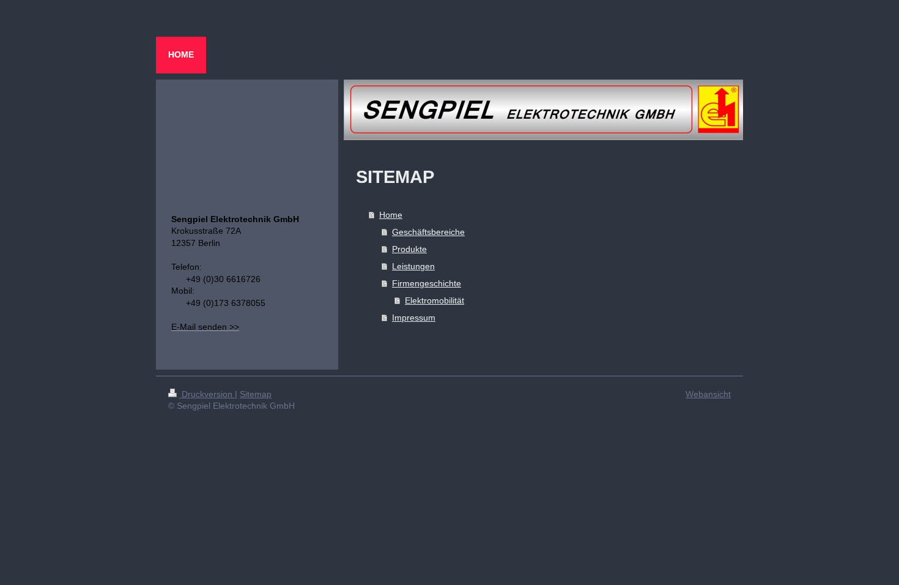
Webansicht (708, 394)
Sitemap (256, 394)
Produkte (409, 249)
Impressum (413, 317)
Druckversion (207, 394)
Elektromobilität (434, 300)
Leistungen (413, 266)
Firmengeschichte (426, 283)
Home (390, 215)
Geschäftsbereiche (428, 232)
